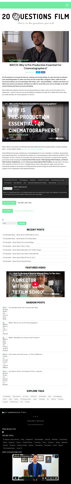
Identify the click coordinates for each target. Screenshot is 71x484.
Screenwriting (42, 396)
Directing (53, 399)
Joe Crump (25, 396)
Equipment (11, 442)
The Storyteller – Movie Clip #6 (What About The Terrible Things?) (22, 250)
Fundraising (37, 442)
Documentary (63, 439)
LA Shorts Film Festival (43, 180)
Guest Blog (42, 399)
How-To (5, 399)
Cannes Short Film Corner (10, 180)
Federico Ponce (14, 402)
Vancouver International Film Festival (37, 182)
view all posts (17, 189)
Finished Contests (27, 442)
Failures (18, 442)
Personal (5, 445)
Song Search (47, 445)
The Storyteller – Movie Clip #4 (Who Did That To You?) (19, 257)
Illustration (51, 442)
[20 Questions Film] (35, 18)
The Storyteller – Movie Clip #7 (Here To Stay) (16, 246)
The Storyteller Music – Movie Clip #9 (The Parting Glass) (19, 238)
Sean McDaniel (18, 182)
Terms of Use (40, 421)
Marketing (64, 442)
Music (10, 399)
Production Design (22, 445)
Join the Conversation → (24, 211)
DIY (48, 399)
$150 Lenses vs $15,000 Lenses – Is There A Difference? (25, 354)
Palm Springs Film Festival (57, 180)
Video (49, 396)
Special (61, 445)
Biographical (29, 439)
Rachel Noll (34, 396)
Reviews (31, 445)
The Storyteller (6, 396)
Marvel (35, 399)
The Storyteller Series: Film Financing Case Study (23, 307)
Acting (22, 439)
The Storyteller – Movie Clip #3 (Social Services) (17, 261)
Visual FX (19, 448)
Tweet (38, 72)
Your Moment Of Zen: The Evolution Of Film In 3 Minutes (25, 371)
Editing (16, 399)
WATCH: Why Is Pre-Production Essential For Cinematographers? (35, 66)
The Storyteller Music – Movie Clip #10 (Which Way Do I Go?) (21, 235)
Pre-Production (8, 182)
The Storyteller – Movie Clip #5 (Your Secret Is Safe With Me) (20, 254)
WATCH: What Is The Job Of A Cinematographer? (23, 323)
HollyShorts (33, 180)
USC (25, 182)
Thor (21, 402)
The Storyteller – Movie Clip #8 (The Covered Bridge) (18, 242)
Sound (55, 445)
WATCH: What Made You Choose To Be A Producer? (24, 337)
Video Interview (52, 182)
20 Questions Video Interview (11, 33)
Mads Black (30, 72)
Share (43, 72)
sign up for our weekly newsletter (32, 149)
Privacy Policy (31, 421)
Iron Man (27, 402)
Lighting (58, 442)
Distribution (55, 439)
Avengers (5, 402)
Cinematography (23, 180)
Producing (60, 399)
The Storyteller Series (25, 399)
